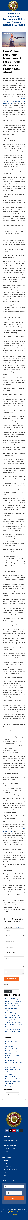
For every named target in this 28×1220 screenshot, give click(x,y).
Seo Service (9, 1083)
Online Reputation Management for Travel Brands (14, 101)
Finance (8, 1053)
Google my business (12, 1055)
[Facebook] (7, 1130)
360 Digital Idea (14, 1214)
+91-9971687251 (18, 927)
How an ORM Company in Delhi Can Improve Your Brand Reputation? (13, 1001)
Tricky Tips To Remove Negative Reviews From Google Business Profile (13, 1031)
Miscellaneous (10, 1060)
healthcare (9, 1058)
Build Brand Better (15, 1212)
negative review (10, 1065)
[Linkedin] (17, 1130)
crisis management (12, 1048)
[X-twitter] (10, 1130)
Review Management (12, 1081)
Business (8, 1044)
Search (6, 984)
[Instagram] (21, 1130)
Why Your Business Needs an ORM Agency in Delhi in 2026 (14, 1008)
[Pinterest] (14, 1130)
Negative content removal (14, 1062)
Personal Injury (10, 1076)
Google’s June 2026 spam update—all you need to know (14, 1024)
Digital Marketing (11, 1051)
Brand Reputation (11, 1042)
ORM (6, 1072)
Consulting (9, 1046)
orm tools (8, 1074)
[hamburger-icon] (25, 6)
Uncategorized (10, 1086)
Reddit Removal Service (13, 1079)
